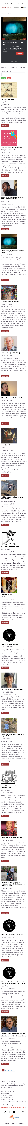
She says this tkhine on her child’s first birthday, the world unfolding (13, 982)
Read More (20, 53)
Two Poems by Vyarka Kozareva (12, 689)
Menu (7, 3)
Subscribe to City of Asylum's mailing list (12, 1107)
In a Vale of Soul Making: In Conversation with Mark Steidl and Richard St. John (13, 884)
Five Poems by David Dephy (10, 353)
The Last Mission (7, 594)
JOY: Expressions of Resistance (11, 147)
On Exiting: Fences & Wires (10, 546)
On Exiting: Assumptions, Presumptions (9, 786)
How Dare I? (5, 445)
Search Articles (6, 71)
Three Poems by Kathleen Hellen (12, 398)
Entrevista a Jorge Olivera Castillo (13, 1033)
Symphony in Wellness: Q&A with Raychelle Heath (12, 735)
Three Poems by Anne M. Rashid (12, 935)
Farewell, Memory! (7, 99)
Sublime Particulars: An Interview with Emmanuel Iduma (12, 198)
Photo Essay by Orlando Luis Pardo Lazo (13, 251)
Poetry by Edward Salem (9, 644)
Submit (3, 78)
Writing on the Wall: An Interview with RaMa (12, 497)
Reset (9, 78)
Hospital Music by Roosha (10, 301)
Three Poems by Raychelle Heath (12, 837)
